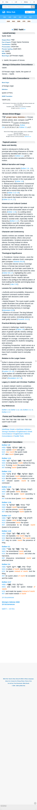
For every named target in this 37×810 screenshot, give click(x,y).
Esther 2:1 (23, 127)
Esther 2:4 (6, 564)
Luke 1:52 (14, 284)
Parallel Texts (19, 436)
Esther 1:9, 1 (26, 168)
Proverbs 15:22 (23, 319)
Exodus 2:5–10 (8, 371)
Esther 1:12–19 (13, 193)
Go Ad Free (3, 805)
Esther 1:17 (14, 221)
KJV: (3, 452)
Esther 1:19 (11, 212)
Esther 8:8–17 (7, 273)
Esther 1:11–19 (16, 410)
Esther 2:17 (6, 412)
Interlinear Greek (8, 429)
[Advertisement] (18, 650)
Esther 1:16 (6, 502)
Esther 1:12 (6, 471)
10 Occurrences (8, 597)
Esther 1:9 (19, 181)
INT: (3, 454)
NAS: (4, 450)
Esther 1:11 (6, 458)
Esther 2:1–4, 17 (8, 199)
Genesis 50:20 (18, 262)
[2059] (2, 365)
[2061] (34, 365)
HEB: (4, 447)
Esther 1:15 (6, 487)
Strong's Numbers (8, 432)
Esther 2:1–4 (28, 410)
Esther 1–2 (19, 156)
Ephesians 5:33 (8, 310)
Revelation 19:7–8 (15, 378)
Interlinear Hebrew (23, 429)
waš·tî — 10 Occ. (8, 609)
